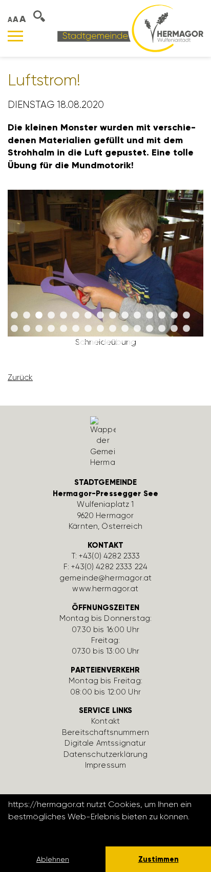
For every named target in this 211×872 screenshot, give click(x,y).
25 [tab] (125, 329)
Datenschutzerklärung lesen (64, 830)
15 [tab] (186, 315)
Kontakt (105, 721)
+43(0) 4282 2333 (109, 556)
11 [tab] (137, 315)
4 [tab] (51, 315)
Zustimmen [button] (158, 859)
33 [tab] (94, 342)
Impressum (105, 765)
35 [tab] (119, 342)
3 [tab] (39, 315)
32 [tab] (82, 342)
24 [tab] (113, 329)
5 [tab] (63, 315)
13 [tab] (162, 315)
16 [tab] (14, 329)
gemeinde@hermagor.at (105, 578)
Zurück (20, 377)
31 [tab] (70, 342)
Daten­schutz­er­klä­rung (106, 754)
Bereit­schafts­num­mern (105, 732)
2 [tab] (27, 315)
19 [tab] (51, 329)
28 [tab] (162, 329)
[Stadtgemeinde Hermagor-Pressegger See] (130, 28)
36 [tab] (131, 342)
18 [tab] (39, 329)
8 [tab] (100, 315)
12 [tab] (149, 315)
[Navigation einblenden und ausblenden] (15, 36)
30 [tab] (186, 329)
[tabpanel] (105, 272)
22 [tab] (88, 329)
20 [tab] (63, 329)
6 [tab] (76, 315)
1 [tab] (14, 315)
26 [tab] (137, 329)
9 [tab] (113, 315)
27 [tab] (149, 329)
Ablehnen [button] (52, 859)
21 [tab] (76, 329)
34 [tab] (106, 342)
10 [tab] (125, 315)
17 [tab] (27, 329)
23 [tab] (100, 329)
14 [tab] (174, 315)
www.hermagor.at (105, 588)
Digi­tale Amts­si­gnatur (105, 743)
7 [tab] (88, 315)
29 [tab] (174, 329)
